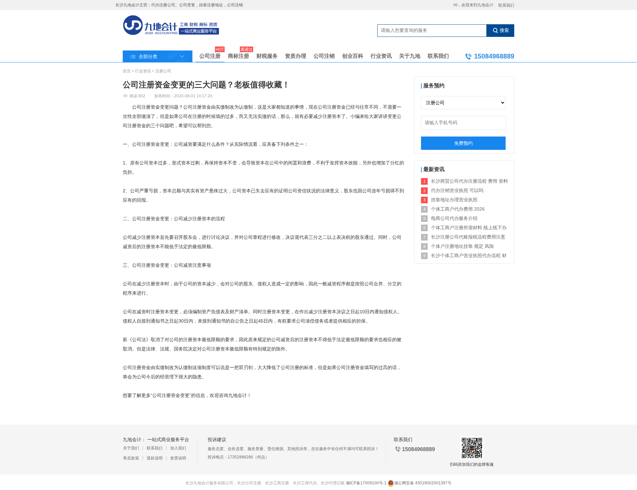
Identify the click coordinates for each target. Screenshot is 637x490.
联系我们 (506, 5)
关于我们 (131, 448)
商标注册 (238, 54)
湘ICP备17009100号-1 (366, 483)
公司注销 (324, 56)
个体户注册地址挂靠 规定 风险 (462, 246)
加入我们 (178, 448)
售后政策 (131, 458)
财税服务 (267, 56)
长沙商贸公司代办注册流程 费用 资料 (469, 181)
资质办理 (295, 56)
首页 (127, 71)
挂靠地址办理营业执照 (454, 199)
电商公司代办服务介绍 (454, 218)
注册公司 (163, 71)
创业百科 (352, 56)
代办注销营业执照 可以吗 (457, 190)
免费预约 (463, 143)
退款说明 (155, 458)
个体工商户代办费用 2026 (458, 209)
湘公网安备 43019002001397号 (423, 483)
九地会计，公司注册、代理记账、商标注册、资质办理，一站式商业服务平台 (171, 26)
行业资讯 (381, 56)
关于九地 (409, 56)
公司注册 (210, 54)
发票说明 (178, 458)
